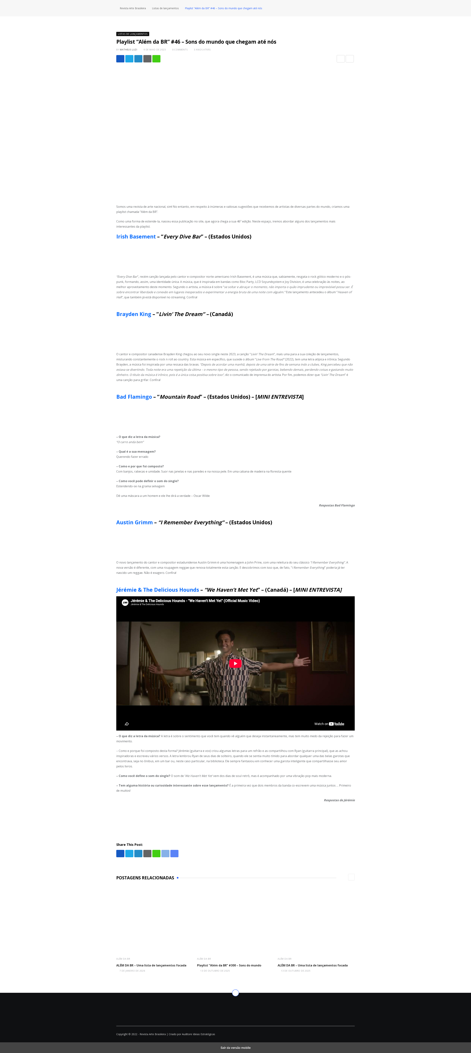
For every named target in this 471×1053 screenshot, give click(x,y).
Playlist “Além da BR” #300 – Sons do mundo (229, 965)
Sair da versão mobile (236, 1048)
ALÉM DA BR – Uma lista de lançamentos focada (151, 965)
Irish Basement (136, 236)
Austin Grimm (134, 522)
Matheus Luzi (128, 49)
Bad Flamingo (134, 396)
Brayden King (133, 313)
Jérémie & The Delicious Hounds (157, 589)
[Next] (351, 877)
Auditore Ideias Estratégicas (198, 1034)
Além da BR (123, 958)
